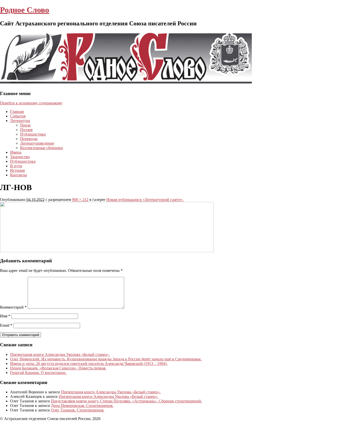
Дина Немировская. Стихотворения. (82, 405)
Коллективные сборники (41, 148)
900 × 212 (80, 199)
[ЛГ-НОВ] (107, 251)
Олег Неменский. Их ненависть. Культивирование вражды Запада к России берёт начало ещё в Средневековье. (106, 359)
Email (6, 325)
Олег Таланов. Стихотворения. (77, 410)
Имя (5, 316)
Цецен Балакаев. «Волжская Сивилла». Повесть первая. (58, 368)
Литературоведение (37, 143)
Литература (20, 120)
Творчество (20, 157)
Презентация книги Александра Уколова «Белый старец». (60, 354)
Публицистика (33, 134)
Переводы (29, 139)
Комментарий (13, 307)
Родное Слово (24, 9)
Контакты (18, 175)
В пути (16, 166)
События (17, 116)
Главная (17, 111)
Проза (25, 125)
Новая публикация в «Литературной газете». (145, 199)
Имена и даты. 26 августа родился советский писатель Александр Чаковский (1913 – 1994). (88, 363)
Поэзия (26, 130)
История (17, 170)
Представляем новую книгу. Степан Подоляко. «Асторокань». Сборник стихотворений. (126, 401)
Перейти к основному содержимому (31, 103)
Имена (15, 152)
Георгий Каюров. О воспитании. (38, 372)
